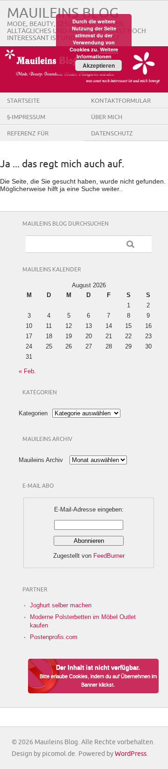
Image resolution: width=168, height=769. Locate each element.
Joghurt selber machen (60, 605)
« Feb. (27, 371)
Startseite (23, 101)
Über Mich (106, 117)
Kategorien (33, 413)
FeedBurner (109, 555)
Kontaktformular (121, 101)
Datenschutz (112, 133)
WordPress (131, 753)
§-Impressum (26, 117)
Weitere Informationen (98, 53)
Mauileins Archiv (41, 459)
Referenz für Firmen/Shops (28, 140)
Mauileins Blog (63, 13)
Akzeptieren (99, 65)
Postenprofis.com (53, 637)
